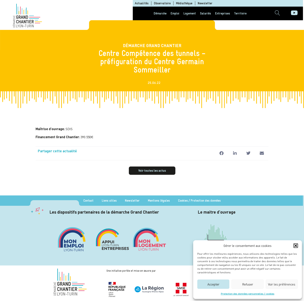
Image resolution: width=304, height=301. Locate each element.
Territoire (240, 13)
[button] (296, 246)
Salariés (205, 13)
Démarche (160, 13)
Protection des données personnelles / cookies (247, 293)
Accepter (213, 284)
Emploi (175, 13)
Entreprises (222, 13)
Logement (189, 13)
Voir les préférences (281, 284)
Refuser (247, 284)
